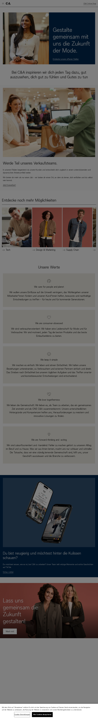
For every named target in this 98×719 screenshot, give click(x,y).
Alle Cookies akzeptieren (42, 714)
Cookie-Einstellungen (22, 714)
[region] (49, 711)
